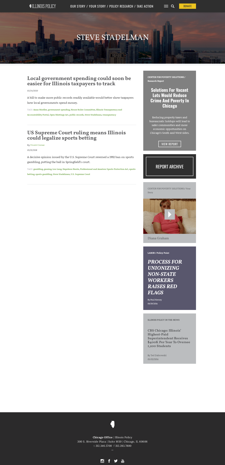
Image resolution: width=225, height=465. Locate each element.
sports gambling (44, 174)
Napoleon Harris (71, 169)
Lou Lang (57, 169)
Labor (151, 252)
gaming (48, 169)
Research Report (156, 80)
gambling (38, 169)
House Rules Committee (83, 109)
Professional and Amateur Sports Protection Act (104, 169)
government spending (59, 109)
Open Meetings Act (59, 114)
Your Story (97, 6)
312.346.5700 (104, 445)
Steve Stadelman (93, 114)
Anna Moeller (40, 109)
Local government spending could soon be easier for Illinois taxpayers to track (79, 81)
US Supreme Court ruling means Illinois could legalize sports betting (76, 135)
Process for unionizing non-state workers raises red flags (165, 277)
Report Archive (170, 166)
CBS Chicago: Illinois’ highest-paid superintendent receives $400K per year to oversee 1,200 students (169, 338)
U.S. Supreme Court (80, 174)
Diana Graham (158, 238)
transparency (109, 114)
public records (76, 114)
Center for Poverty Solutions (166, 77)
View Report (170, 144)
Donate (188, 6)
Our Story (77, 6)
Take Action (145, 6)
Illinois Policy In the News (163, 319)
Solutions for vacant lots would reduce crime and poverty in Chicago (169, 97)
